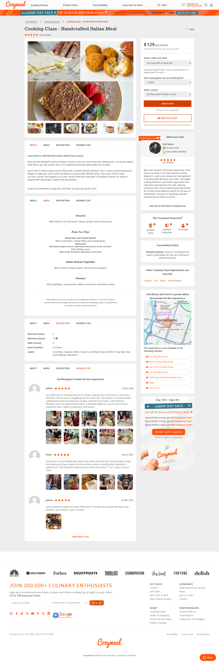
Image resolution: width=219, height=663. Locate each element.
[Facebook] (16, 613)
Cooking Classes (39, 5)
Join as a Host (187, 595)
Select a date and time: (155, 58)
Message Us (191, 4)
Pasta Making (174, 280)
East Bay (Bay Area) (158, 356)
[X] (43, 613)
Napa (151, 382)
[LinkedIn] (48, 613)
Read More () (80, 536)
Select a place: (151, 89)
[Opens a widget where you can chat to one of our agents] (207, 658)
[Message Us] (184, 4)
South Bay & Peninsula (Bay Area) (165, 377)
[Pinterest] (37, 613)
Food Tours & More (132, 5)
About (33, 145)
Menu (46, 145)
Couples (148, 280)
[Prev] (36, 81)
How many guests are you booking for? (164, 77)
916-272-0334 (196, 6)
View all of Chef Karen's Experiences (167, 205)
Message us (160, 72)
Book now (168, 103)
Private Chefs (70, 5)
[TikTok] (21, 613)
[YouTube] (32, 613)
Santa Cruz (154, 387)
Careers (184, 599)
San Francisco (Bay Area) (160, 367)
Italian (163, 280)
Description (63, 145)
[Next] (125, 81)
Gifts (164, 5)
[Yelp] (27, 613)
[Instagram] (11, 613)
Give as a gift (168, 118)
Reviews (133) (83, 145)
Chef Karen (168, 144)
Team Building (100, 5)
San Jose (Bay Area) (158, 372)
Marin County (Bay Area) (160, 361)
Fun (156, 280)
